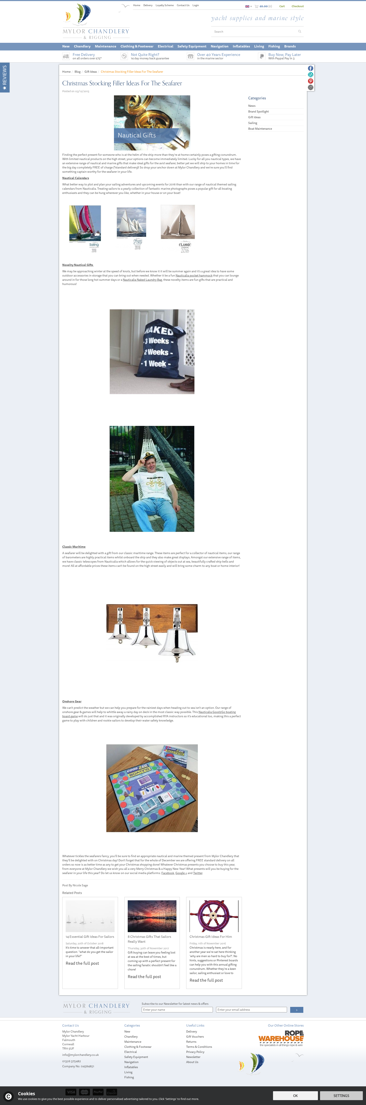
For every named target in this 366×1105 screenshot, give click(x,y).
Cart (282, 6)
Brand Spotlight (258, 111)
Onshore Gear (72, 701)
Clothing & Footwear (137, 1047)
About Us (192, 1062)
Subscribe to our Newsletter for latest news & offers (175, 1004)
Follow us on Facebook (310, 68)
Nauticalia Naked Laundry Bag (142, 279)
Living (128, 1072)
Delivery (191, 1031)
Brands (290, 46)
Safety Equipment (136, 1057)
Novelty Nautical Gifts (78, 265)
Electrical (130, 1052)
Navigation (131, 1062)
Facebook (167, 873)
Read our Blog (310, 74)
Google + (181, 873)
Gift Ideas (254, 117)
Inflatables (131, 1067)
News (251, 105)
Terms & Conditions (199, 1047)
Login (196, 5)
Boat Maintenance (260, 128)
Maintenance (132, 1042)
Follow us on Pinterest (310, 81)
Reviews (4, 75)
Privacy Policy (195, 1052)
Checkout (298, 6)
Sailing (252, 123)
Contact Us (183, 5)
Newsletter (193, 1057)
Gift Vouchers (195, 1036)
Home (136, 5)
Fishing (129, 1077)
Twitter (197, 873)
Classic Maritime (74, 546)
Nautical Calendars (75, 178)
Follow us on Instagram (310, 87)
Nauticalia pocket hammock (194, 275)
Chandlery (131, 1036)
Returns (191, 1042)
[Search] (300, 31)
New (127, 1031)
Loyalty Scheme (165, 5)
